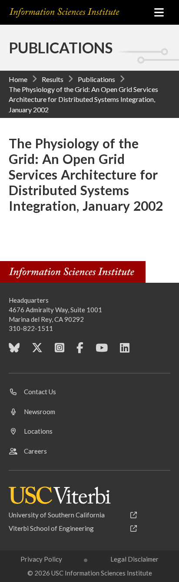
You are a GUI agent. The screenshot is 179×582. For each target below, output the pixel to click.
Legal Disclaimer (134, 559)
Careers (35, 451)
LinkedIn (124, 351)
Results (52, 79)
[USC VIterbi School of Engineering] (60, 495)
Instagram (59, 351)
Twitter (37, 351)
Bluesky (14, 351)
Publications (96, 79)
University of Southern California (57, 515)
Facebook (79, 351)
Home (18, 79)
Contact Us (40, 392)
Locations (38, 431)
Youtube (102, 351)
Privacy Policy (41, 559)
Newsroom (39, 411)
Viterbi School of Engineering (51, 528)
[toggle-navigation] (159, 12)
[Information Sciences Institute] (76, 12)
